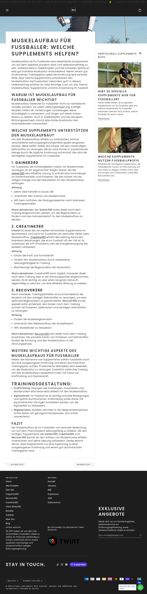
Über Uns (10, 519)
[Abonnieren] (139, 535)
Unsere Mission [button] (13, 527)
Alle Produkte (12, 485)
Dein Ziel (10, 489)
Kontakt (51, 481)
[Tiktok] (58, 564)
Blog (8, 523)
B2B (49, 489)
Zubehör (10, 515)
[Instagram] (62, 564)
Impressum (53, 494)
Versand (52, 485)
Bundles (10, 510)
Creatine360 (12, 502)
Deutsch (12, 581)
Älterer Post (16, 464)
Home (9, 481)
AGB (50, 498)
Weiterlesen (104, 118)
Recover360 (42, 333)
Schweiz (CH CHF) (31, 581)
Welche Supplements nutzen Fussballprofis (118, 159)
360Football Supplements (20, 586)
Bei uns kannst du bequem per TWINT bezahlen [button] (66, 528)
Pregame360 (12, 494)
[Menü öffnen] (9, 10)
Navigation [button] (12, 478)
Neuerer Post (84, 464)
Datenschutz (54, 502)
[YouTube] (66, 564)
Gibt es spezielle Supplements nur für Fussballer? (117, 95)
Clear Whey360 (13, 506)
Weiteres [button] (52, 478)
